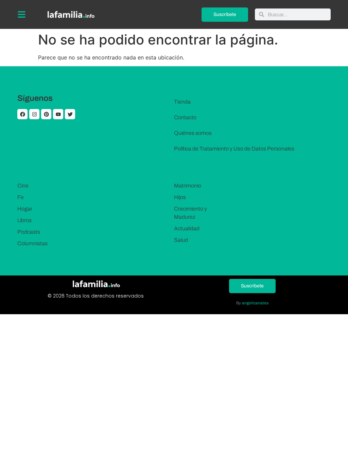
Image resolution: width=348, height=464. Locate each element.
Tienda (182, 102)
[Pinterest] (46, 114)
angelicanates (255, 303)
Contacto (185, 117)
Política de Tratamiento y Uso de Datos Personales (234, 148)
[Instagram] (34, 114)
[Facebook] (22, 114)
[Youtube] (58, 114)
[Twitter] (70, 114)
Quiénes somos (193, 133)
